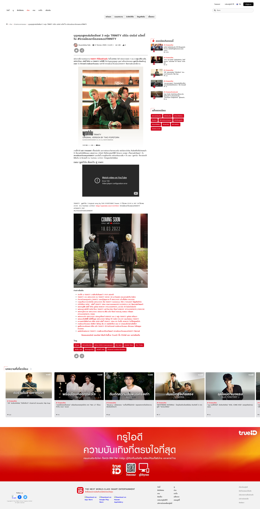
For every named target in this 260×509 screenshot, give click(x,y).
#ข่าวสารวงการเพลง (165, 120)
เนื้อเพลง (151, 16)
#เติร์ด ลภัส (78, 349)
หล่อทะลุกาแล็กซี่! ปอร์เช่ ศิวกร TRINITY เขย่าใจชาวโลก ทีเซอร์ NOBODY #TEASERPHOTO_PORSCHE (111, 309)
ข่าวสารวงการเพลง (20, 24)
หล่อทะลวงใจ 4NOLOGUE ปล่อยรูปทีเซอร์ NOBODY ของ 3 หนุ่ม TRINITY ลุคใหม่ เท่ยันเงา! (107, 316)
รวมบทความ (118, 16)
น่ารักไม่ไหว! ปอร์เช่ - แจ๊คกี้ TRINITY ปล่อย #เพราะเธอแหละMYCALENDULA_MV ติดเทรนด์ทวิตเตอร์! (110, 304)
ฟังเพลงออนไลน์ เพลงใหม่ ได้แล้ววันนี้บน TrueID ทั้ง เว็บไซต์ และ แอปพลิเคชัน (110, 335)
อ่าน (28, 10)
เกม (34, 10)
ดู (13, 10)
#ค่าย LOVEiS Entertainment (104, 345)
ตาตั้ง (40, 10)
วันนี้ (7, 10)
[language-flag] (237, 4)
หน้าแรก (108, 16)
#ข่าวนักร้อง (175, 124)
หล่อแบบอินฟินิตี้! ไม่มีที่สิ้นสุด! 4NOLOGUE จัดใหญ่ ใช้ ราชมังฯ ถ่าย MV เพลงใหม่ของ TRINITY (108, 319)
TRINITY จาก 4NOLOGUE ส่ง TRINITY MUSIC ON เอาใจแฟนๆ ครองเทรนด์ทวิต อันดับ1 (107, 297)
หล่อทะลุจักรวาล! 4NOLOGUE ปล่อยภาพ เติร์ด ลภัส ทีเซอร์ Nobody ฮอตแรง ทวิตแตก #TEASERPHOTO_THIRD (105, 312)
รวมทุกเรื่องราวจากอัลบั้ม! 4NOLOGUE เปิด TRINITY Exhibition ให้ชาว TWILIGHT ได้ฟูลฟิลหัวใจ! (109, 302)
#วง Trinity (139, 345)
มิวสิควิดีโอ (130, 16)
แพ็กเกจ (176, 496)
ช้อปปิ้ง (159, 496)
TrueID (12, 4)
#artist (154, 120)
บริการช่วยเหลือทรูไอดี (164, 503)
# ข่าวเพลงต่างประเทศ (171, 92)
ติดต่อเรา (241, 502)
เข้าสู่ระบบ (248, 4)
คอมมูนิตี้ (177, 500)
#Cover (77, 345)
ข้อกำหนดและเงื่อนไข (245, 491)
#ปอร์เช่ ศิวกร (129, 345)
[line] (14, 497)
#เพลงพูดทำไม (89, 349)
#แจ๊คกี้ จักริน (100, 349)
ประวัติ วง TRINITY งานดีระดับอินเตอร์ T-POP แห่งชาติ (96, 294)
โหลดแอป (217, 4)
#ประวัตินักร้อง (178, 116)
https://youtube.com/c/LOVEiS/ (107, 206)
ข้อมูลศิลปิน (141, 16)
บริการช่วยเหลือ (244, 499)
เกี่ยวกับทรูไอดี (243, 487)
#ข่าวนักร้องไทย (87, 345)
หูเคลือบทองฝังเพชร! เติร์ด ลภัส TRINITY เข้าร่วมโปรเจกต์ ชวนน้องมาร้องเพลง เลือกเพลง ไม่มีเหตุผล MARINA (109, 327)
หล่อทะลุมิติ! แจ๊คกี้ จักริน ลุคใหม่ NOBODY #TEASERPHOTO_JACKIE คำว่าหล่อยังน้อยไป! (107, 306)
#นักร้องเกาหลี (156, 129)
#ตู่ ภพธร (119, 345)
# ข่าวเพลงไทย (168, 45)
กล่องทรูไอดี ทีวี (229, 4)
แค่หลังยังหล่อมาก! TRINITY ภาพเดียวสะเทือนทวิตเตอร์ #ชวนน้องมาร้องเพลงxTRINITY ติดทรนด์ (109, 331)
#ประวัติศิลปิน (156, 124)
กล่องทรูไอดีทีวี (162, 500)
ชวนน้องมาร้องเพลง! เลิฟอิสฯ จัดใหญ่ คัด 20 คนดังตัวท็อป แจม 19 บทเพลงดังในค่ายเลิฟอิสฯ (107, 324)
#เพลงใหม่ (166, 124)
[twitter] (25, 497)
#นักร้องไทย (167, 116)
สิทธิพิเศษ (20, 10)
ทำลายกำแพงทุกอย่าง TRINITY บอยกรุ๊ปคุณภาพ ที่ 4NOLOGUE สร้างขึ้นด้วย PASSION (106, 299)
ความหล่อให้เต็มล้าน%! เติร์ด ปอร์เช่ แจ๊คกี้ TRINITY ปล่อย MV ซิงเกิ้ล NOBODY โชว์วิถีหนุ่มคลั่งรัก (109, 321)
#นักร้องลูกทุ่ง (178, 120)
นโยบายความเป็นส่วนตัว (246, 495)
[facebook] (20, 497)
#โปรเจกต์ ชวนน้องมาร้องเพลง (116, 349)
